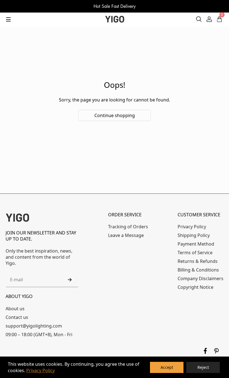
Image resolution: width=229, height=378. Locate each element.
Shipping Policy (194, 235)
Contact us (17, 317)
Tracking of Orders (128, 227)
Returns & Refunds (198, 261)
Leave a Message (126, 235)
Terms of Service (195, 252)
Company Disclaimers (200, 278)
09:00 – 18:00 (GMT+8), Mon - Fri (39, 334)
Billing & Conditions (198, 270)
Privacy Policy (40, 370)
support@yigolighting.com (34, 326)
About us (15, 309)
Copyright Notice (195, 287)
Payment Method (196, 244)
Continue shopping (114, 115)
